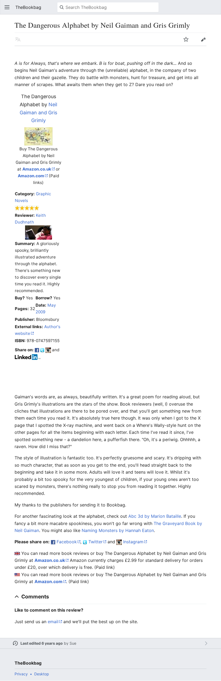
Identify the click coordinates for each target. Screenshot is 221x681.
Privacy (21, 674)
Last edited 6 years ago (41, 643)
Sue (73, 643)
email (53, 621)
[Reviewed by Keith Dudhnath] (38, 232)
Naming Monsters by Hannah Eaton (118, 530)
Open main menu (7, 7)
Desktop (41, 674)
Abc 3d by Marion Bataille (154, 516)
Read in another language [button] (17, 39)
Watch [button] (186, 39)
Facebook (67, 541)
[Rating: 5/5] (27, 207)
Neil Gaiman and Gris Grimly (38, 112)
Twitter (95, 541)
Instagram (133, 541)
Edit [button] (203, 39)
